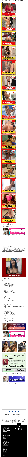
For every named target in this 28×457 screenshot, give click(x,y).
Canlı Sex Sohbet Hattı (6, 440)
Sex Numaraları (5, 429)
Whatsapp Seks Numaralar (6, 430)
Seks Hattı (4, 448)
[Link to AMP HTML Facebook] (12, 411)
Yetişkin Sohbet (5, 454)
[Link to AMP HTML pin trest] (18, 411)
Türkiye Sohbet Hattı (5, 445)
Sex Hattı (4, 437)
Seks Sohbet (4, 455)
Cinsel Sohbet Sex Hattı (6, 434)
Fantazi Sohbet (5, 431)
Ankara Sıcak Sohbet (12, 227)
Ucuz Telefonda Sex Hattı (6, 427)
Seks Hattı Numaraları (5, 227)
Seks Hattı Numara (5, 451)
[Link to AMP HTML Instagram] (15, 411)
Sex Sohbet (4, 443)
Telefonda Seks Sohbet (6, 444)
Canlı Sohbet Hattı (5, 441)
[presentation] (24, 346)
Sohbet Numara (5, 449)
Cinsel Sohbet (5, 452)
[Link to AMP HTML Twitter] (9, 411)
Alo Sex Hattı (4, 438)
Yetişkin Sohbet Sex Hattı (6, 435)
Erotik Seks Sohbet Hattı (6, 442)
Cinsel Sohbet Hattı (5, 433)
